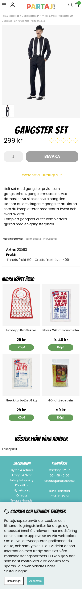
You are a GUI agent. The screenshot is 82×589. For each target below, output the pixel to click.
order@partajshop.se (59, 480)
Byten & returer (22, 470)
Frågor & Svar (22, 475)
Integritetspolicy (21, 480)
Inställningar (14, 580)
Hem (4, 16)
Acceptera (35, 580)
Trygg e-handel (22, 500)
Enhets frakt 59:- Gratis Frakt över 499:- (39, 260)
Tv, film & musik (49, 16)
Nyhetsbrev (22, 490)
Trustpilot (9, 449)
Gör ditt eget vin (60, 400)
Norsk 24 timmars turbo (60, 330)
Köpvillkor (22, 485)
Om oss (21, 495)
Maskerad (14, 16)
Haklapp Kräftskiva (21, 330)
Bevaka (52, 156)
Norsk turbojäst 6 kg (21, 400)
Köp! (60, 347)
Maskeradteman (30, 16)
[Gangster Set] (41, 100)
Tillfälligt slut (51, 175)
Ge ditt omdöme (33, 239)
